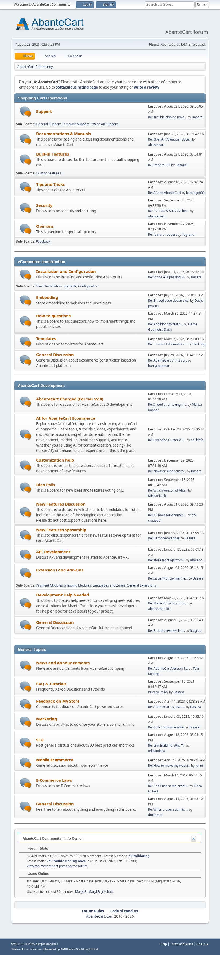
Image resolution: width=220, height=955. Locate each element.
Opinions (45, 226)
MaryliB (81, 891)
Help (163, 944)
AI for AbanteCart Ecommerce (65, 418)
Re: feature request (162, 234)
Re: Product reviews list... (166, 630)
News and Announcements (63, 662)
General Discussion (55, 354)
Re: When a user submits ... (168, 809)
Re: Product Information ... (167, 344)
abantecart (156, 144)
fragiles (195, 630)
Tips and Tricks (50, 184)
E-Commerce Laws (54, 780)
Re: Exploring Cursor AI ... (167, 440)
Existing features (48, 173)
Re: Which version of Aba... (167, 490)
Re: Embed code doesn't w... (168, 300)
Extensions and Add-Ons (59, 570)
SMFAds (16, 949)
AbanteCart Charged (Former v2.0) (69, 398)
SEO (40, 739)
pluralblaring (139, 856)
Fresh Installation (49, 286)
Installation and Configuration (66, 271)
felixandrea (156, 750)
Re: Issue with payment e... (168, 578)
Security (44, 205)
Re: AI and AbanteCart (165, 192)
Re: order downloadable (166, 727)
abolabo (196, 560)
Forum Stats (37, 848)
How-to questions (53, 315)
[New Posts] (26, 112)
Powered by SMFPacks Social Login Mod (71, 949)
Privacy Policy (158, 692)
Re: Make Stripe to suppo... (168, 603)
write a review (146, 87)
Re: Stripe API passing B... (167, 277)
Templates (46, 338)
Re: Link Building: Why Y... (166, 745)
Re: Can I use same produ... (168, 786)
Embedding (47, 297)
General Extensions (141, 585)
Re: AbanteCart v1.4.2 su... (167, 360)
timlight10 (155, 815)
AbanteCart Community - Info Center (53, 838)
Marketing (46, 718)
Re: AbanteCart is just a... (166, 707)
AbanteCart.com (99, 916)
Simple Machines (47, 944)
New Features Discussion (61, 504)
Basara (197, 117)
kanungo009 (195, 192)
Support (44, 111)
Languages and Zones (109, 585)
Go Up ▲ (202, 944)
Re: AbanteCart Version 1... (168, 668)
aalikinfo (197, 440)
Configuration (88, 286)
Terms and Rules (181, 944)
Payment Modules (49, 585)
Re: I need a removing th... (167, 404)
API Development (53, 551)
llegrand (188, 234)
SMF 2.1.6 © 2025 (23, 944)
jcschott (107, 891)
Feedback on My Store (58, 701)
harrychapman (159, 365)
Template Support (75, 124)
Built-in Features (52, 154)
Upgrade (69, 286)
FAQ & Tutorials (51, 683)
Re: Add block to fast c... (165, 324)
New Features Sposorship (61, 529)
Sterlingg (198, 344)
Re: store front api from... (166, 560)
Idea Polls (45, 484)
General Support (48, 124)
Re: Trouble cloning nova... (167, 117)
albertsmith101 (159, 608)
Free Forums (34, 949)
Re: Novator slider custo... (167, 471)
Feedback (43, 241)
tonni (199, 765)
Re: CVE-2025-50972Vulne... (168, 211)
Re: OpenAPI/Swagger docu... (169, 139)
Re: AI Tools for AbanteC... (167, 515)
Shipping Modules (77, 585)
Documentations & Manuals (63, 133)
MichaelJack (157, 495)
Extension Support (104, 124)
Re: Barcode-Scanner (163, 538)
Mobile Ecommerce (55, 759)
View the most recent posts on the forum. (57, 866)
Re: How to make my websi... (169, 765)
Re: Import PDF (159, 165)
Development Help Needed (62, 595)
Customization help (55, 460)
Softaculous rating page (77, 87)
